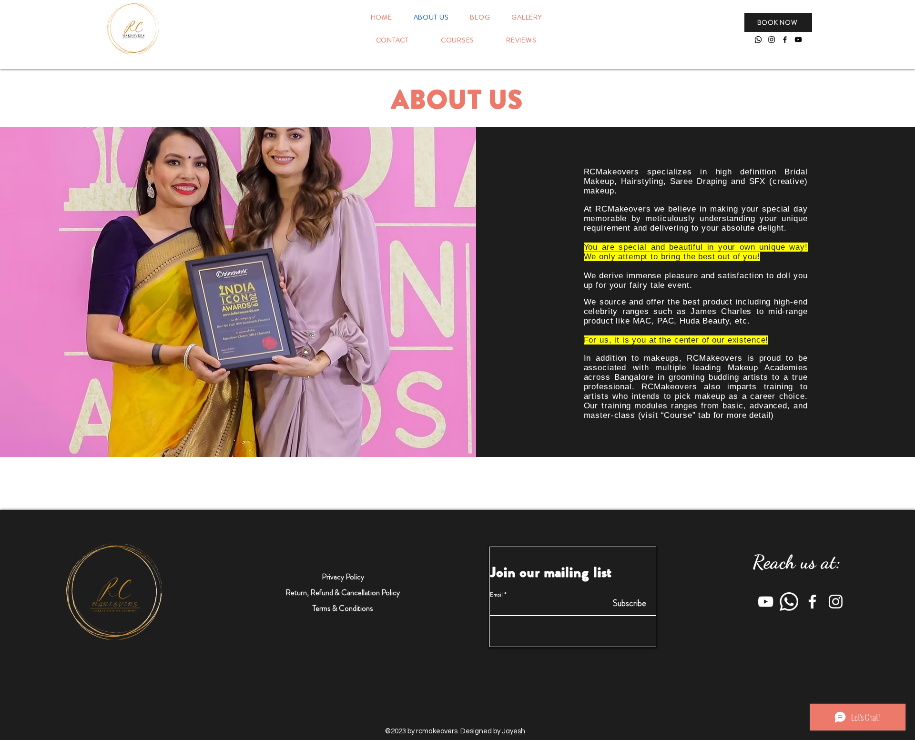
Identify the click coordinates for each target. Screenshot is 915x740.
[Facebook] (785, 39)
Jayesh (513, 731)
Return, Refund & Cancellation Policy (343, 592)
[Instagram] (771, 39)
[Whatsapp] (758, 39)
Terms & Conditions (343, 608)
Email (496, 595)
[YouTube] (798, 39)
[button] (778, 22)
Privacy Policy (343, 576)
